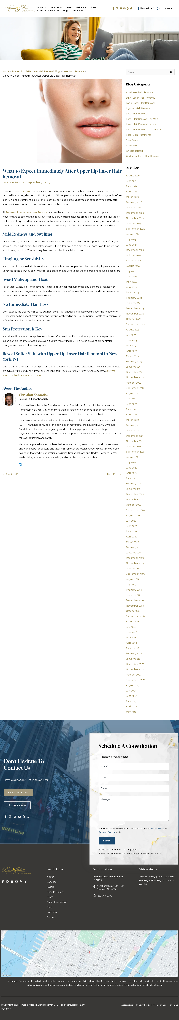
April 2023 (131, 350)
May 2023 (131, 345)
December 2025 (135, 212)
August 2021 (132, 457)
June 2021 (131, 467)
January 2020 (133, 552)
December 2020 (135, 494)
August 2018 (133, 621)
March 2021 (132, 478)
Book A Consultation (18, 792)
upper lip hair (22, 191)
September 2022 (135, 388)
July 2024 (131, 271)
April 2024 (131, 287)
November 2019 (135, 563)
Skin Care (131, 145)
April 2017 (131, 706)
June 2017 (131, 696)
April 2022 (131, 414)
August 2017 (132, 685)
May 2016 (131, 711)
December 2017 (135, 664)
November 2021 (135, 441)
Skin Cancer (132, 140)
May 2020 (131, 531)
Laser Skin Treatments (138, 134)
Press (50, 897)
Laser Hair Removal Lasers (141, 124)
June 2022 (131, 404)
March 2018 (132, 648)
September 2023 (135, 324)
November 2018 (135, 605)
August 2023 (133, 329)
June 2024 (131, 276)
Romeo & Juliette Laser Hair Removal (27, 212)
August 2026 (133, 175)
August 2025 (133, 234)
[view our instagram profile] (117, 8)
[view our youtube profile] (124, 8)
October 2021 (133, 446)
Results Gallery (55, 892)
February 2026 (134, 202)
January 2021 (133, 489)
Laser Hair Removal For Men (142, 119)
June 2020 (131, 526)
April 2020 (131, 536)
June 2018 (131, 632)
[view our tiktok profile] (131, 8)
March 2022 (132, 419)
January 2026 (133, 207)
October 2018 (133, 611)
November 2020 (135, 499)
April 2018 (131, 642)
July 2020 (131, 520)
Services (51, 882)
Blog (49, 907)
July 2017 (131, 690)
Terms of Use (160, 1005)
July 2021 (131, 462)
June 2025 (131, 244)
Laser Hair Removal (14, 182)
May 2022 (131, 409)
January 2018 (133, 658)
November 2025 (135, 218)
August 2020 (133, 515)
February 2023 (134, 361)
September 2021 (135, 451)
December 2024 (135, 250)
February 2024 (134, 297)
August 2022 (132, 393)
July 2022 (131, 398)
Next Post (114, 474)
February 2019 (134, 589)
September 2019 (135, 573)
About (50, 877)
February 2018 (134, 653)
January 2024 (133, 303)
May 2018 (131, 637)
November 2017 (135, 669)
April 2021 (131, 473)
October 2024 (133, 255)
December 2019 (135, 557)
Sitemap (173, 1005)
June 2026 (131, 181)
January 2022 (133, 430)
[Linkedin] (20, 464)
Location (52, 912)
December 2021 (134, 435)
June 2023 (131, 340)
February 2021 (134, 483)
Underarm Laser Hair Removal (143, 156)
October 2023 (133, 319)
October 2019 (133, 568)
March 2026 (132, 196)
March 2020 (132, 542)
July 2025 (131, 239)
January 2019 (133, 595)
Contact (51, 917)
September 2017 (135, 680)
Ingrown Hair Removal (138, 108)
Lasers (50, 887)
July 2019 (131, 584)
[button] (45, 7)
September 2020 (135, 510)
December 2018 (135, 600)
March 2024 (132, 292)
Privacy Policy (157, 828)
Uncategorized (134, 150)
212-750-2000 (166, 8)
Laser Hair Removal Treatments (143, 129)
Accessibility (127, 1005)
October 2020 (133, 504)
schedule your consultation (27, 375)
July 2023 (131, 334)
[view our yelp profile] (127, 8)
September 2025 (135, 228)
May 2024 (131, 281)
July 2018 (131, 627)
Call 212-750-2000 (17, 805)
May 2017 (131, 701)
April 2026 (131, 191)
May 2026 (131, 186)
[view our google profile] (120, 8)
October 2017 (133, 674)
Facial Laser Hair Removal (140, 103)
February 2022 (134, 425)
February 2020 (134, 547)
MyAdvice (6, 1009)
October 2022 (133, 382)
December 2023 (135, 308)
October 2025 (133, 223)
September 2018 (135, 616)
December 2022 (135, 372)
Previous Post (12, 474)
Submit (106, 841)
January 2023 (133, 366)
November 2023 (135, 313)
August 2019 (133, 579)
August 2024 (133, 266)
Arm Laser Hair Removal (139, 92)
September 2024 (135, 260)
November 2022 (135, 377)
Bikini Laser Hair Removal (140, 97)
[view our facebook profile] (113, 8)
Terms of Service (107, 832)
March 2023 (132, 356)
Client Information (57, 902)
